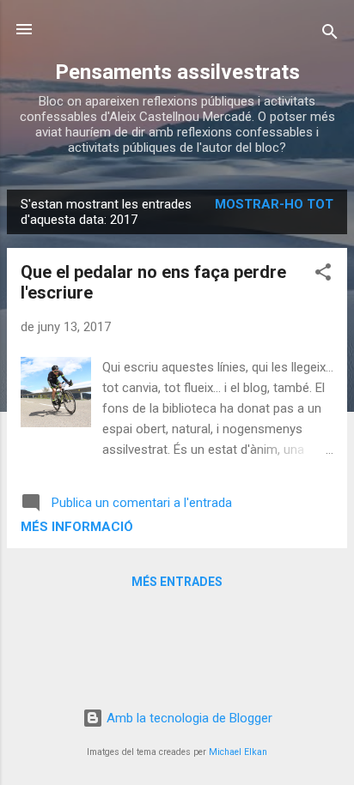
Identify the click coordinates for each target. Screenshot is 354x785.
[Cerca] (330, 35)
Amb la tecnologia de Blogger (187, 718)
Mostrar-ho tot (274, 204)
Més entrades (177, 582)
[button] (323, 275)
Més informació (77, 526)
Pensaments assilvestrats (177, 72)
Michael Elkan (238, 752)
